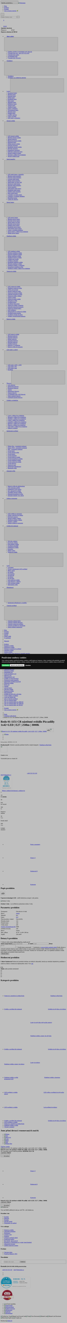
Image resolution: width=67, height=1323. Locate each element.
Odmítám (28, 665)
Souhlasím (6, 665)
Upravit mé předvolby (17, 665)
